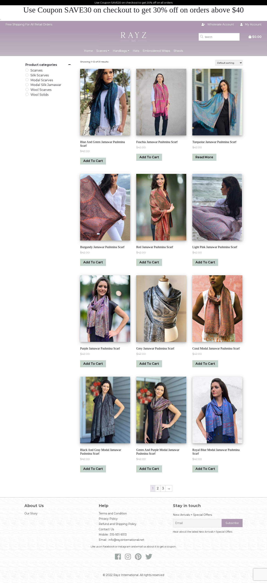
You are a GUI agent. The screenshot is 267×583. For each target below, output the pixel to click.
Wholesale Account (220, 24)
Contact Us (106, 529)
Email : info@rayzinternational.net (121, 540)
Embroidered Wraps (156, 51)
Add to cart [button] (93, 161)
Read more (204, 157)
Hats (136, 51)
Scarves (101, 51)
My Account (253, 24)
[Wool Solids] (27, 94)
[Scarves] (27, 70)
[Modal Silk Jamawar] (27, 84)
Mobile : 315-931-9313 (113, 534)
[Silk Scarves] (27, 75)
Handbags (120, 51)
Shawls (178, 51)
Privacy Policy (108, 518)
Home (88, 51)
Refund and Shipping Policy (117, 524)
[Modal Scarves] (27, 79)
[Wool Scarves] (27, 89)
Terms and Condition (113, 513)
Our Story (31, 513)
